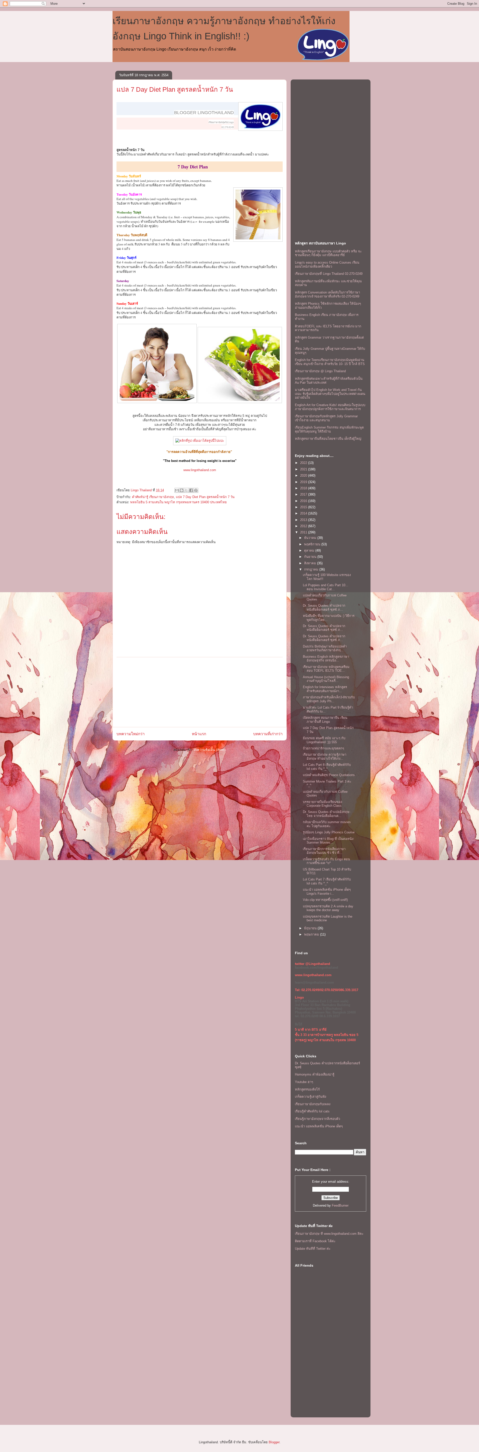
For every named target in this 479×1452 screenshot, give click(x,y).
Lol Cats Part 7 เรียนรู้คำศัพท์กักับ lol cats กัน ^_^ (327, 881)
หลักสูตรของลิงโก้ (307, 1089)
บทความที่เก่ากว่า (268, 734)
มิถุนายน (311, 928)
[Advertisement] (199, 692)
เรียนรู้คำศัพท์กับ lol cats (312, 1111)
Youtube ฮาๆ (304, 1082)
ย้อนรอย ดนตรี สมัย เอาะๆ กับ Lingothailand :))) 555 (324, 740)
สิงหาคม (310, 563)
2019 (304, 482)
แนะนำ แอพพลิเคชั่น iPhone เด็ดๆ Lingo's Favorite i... (327, 891)
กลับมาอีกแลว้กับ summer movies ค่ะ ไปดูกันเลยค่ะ (327, 824)
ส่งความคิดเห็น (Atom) (210, 750)
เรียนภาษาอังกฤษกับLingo (221, 122)
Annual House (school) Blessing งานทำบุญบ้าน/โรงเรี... (326, 679)
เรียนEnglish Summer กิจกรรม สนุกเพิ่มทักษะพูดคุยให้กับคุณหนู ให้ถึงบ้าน (329, 429)
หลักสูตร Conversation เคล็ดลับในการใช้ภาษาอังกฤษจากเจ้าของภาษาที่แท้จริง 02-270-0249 (327, 294)
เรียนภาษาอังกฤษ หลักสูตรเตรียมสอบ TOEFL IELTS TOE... (326, 669)
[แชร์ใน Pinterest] (195, 490)
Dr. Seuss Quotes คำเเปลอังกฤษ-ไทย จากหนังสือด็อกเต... (326, 814)
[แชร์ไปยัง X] (186, 490)
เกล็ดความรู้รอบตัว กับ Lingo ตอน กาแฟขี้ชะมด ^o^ (326, 861)
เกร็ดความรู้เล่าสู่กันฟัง (310, 1096)
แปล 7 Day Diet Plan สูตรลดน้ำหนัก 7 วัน (175, 89)
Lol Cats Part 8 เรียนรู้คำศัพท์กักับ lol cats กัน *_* (327, 767)
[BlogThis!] (181, 490)
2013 (304, 520)
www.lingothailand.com (199, 470)
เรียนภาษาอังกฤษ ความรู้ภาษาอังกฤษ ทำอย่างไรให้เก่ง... (324, 756)
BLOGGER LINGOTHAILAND (204, 112)
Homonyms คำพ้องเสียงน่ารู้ (314, 1074)
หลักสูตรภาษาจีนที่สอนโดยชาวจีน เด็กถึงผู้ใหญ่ (328, 438)
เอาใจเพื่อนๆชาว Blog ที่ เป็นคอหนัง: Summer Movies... (328, 841)
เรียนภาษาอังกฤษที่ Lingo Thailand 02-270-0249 (328, 274)
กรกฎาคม (311, 569)
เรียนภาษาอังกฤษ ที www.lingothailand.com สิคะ (329, 1233)
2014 (304, 513)
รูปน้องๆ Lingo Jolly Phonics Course (329, 832)
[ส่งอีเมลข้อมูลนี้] (176, 490)
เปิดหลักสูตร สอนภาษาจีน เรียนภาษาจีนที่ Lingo (325, 720)
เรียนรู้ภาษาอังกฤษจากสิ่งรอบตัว (317, 1119)
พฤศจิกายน (312, 544)
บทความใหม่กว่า (131, 734)
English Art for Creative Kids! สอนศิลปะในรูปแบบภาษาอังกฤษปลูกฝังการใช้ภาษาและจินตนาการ (330, 407)
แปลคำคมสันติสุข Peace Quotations (329, 775)
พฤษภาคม (312, 934)
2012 (304, 526)
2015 (304, 507)
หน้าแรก (199, 734)
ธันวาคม (310, 538)
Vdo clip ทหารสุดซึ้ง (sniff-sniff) (325, 900)
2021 (304, 469)
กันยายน (310, 557)
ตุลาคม (309, 550)
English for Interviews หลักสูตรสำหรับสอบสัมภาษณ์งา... (325, 689)
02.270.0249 (228, 127)
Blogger (274, 1442)
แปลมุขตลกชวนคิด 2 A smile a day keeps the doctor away (328, 908)
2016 (304, 501)
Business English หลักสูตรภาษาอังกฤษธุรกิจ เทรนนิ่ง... (326, 658)
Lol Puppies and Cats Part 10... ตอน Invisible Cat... (325, 587)
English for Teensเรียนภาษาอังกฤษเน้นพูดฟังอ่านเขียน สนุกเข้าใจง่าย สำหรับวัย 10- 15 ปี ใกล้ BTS (330, 362)
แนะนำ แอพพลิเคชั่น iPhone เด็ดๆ (319, 1126)
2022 (304, 463)
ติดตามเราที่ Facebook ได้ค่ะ (315, 1241)
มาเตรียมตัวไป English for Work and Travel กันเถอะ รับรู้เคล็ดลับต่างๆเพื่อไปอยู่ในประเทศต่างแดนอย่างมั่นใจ (330, 393)
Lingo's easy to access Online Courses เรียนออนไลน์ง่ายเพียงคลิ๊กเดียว (327, 264)
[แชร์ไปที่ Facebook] (191, 490)
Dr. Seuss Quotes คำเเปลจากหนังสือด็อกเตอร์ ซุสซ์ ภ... (324, 607)
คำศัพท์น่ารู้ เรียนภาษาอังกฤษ (153, 497)
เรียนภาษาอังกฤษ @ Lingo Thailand (320, 371)
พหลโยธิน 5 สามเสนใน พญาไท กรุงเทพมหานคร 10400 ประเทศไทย (178, 502)
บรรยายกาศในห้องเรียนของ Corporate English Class (322, 804)
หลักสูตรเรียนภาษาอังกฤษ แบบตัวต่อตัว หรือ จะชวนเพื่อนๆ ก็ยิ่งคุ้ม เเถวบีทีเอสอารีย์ (328, 253)
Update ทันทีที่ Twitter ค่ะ (313, 1248)
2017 (304, 494)
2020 (304, 475)
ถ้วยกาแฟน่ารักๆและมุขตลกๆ (323, 748)
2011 (304, 532)
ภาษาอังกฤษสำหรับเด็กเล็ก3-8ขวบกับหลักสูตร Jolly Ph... (329, 699)
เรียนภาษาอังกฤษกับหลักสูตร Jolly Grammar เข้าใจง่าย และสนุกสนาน (326, 418)
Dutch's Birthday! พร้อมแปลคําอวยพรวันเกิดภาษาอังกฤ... (325, 648)
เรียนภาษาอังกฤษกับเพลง (312, 1104)
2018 (304, 488)
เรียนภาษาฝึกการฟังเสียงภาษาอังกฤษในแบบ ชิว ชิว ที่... (324, 851)
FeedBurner (340, 1205)
